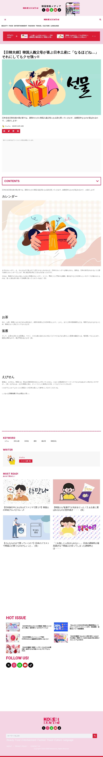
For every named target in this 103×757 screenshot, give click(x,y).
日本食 (26, 441)
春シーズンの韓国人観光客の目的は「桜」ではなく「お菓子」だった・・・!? (76, 37)
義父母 (44, 441)
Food (11, 26)
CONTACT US (35, 746)
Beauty (5, 26)
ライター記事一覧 (26, 461)
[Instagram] (47, 10)
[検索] (95, 736)
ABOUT (9, 746)
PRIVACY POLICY (21, 746)
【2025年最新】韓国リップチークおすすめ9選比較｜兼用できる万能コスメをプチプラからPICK (36, 649)
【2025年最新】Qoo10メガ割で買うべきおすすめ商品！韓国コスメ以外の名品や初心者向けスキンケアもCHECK (84, 638)
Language (55, 26)
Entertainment (20, 26)
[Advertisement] (51, 157)
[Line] (51, 10)
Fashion (31, 26)
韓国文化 (53, 441)
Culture (46, 26)
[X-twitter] (8, 665)
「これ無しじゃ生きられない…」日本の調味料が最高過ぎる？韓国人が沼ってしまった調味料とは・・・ (76, 545)
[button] (100, 19)
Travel (39, 26)
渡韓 (35, 441)
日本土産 (16, 441)
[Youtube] (55, 10)
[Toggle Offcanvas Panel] (5, 19)
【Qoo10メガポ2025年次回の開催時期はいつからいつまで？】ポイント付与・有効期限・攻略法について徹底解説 (84, 627)
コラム (7, 441)
